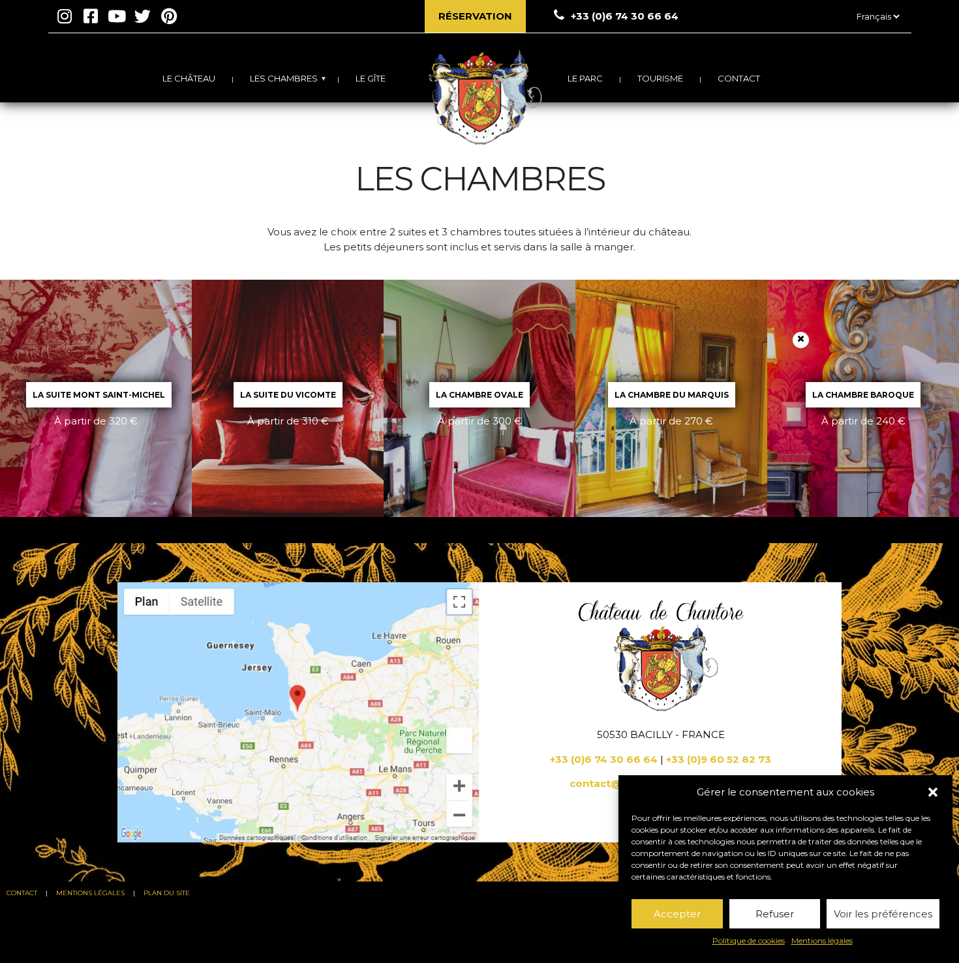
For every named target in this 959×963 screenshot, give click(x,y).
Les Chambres (284, 78)
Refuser (774, 914)
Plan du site (167, 893)
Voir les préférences (883, 914)
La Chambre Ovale (479, 395)
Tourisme (660, 78)
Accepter (677, 914)
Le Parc (585, 78)
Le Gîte (371, 78)
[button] (932, 792)
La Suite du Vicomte (288, 395)
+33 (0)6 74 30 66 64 (604, 759)
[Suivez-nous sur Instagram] (64, 16)
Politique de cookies (748, 940)
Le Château (188, 78)
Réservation (475, 16)
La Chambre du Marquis (672, 395)
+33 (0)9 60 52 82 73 (718, 759)
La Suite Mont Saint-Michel (99, 395)
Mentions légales (822, 940)
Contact (739, 78)
